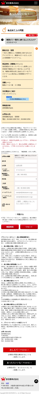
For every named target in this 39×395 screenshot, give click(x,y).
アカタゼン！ (19, 350)
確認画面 (10, 227)
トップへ (36, 381)
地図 (7, 383)
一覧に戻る (31, 35)
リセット (29, 227)
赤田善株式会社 (10, 3)
